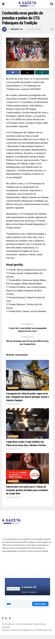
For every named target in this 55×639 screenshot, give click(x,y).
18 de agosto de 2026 (13, 404)
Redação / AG (17, 29)
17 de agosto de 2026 (13, 497)
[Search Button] (51, 4)
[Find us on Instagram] (6, 618)
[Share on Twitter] (27, 72)
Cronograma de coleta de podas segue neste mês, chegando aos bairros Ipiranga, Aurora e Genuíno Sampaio (27, 397)
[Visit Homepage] (27, 4)
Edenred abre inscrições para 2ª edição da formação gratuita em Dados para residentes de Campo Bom (27, 490)
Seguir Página (40, 604)
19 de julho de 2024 (33, 29)
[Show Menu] (3, 4)
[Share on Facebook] (13, 72)
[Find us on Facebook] (2, 618)
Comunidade (13, 388)
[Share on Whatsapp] (42, 72)
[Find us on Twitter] (10, 618)
